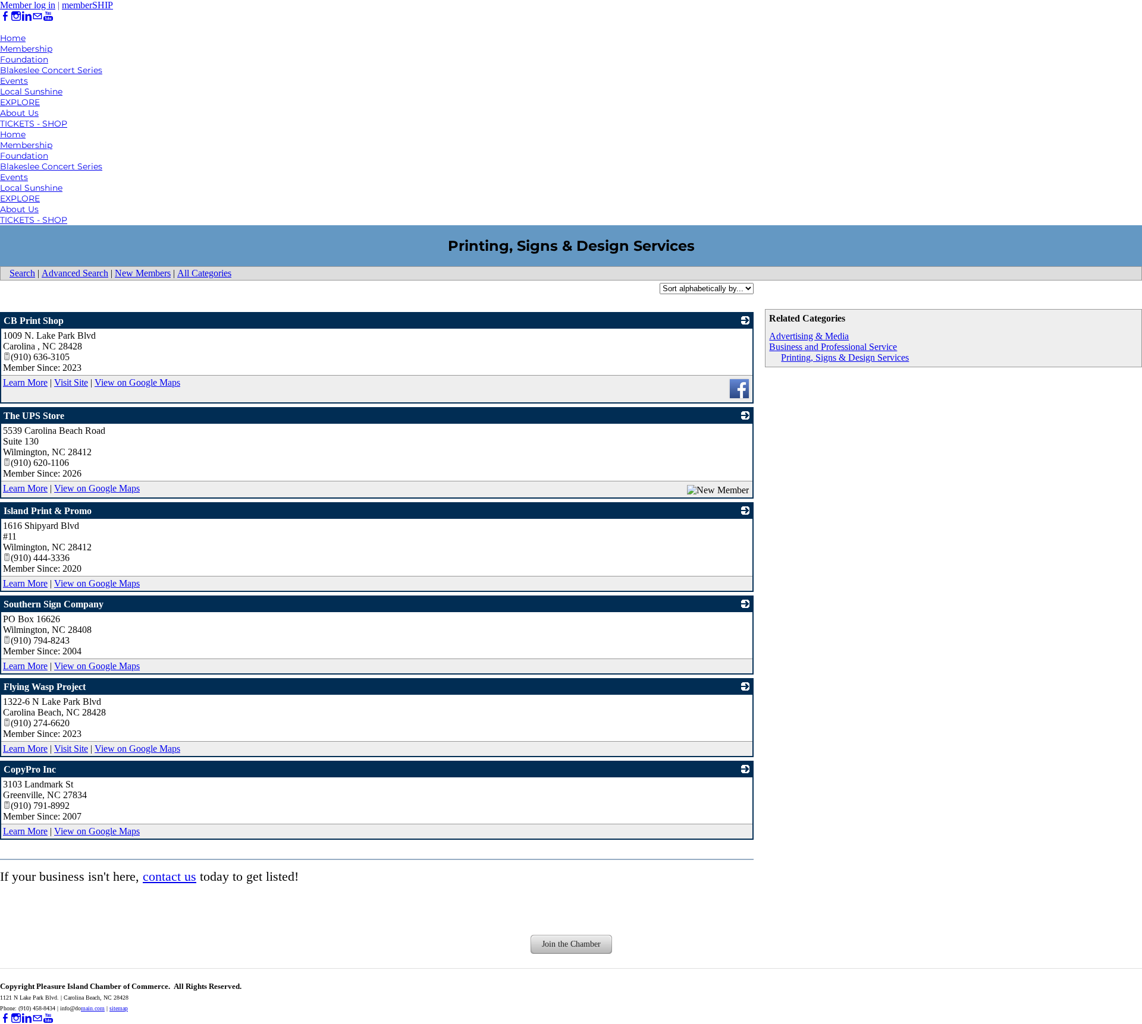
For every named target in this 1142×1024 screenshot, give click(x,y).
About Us (19, 113)
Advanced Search (75, 273)
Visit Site (71, 382)
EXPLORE (20, 102)
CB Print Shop (34, 321)
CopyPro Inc (30, 769)
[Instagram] (16, 16)
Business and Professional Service (833, 347)
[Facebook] (5, 16)
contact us (169, 876)
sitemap (118, 1008)
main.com (93, 1008)
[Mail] (37, 16)
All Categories (204, 273)
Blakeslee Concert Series (51, 70)
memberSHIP (87, 5)
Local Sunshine (31, 91)
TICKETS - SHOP (33, 123)
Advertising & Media (809, 336)
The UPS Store (34, 416)
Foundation (24, 59)
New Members (143, 273)
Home (13, 38)
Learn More (25, 382)
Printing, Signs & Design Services (845, 357)
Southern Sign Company (53, 604)
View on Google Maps (137, 382)
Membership (26, 48)
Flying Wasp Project (45, 687)
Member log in (27, 5)
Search (22, 273)
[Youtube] (48, 16)
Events (14, 80)
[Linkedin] (27, 16)
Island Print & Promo (48, 511)
